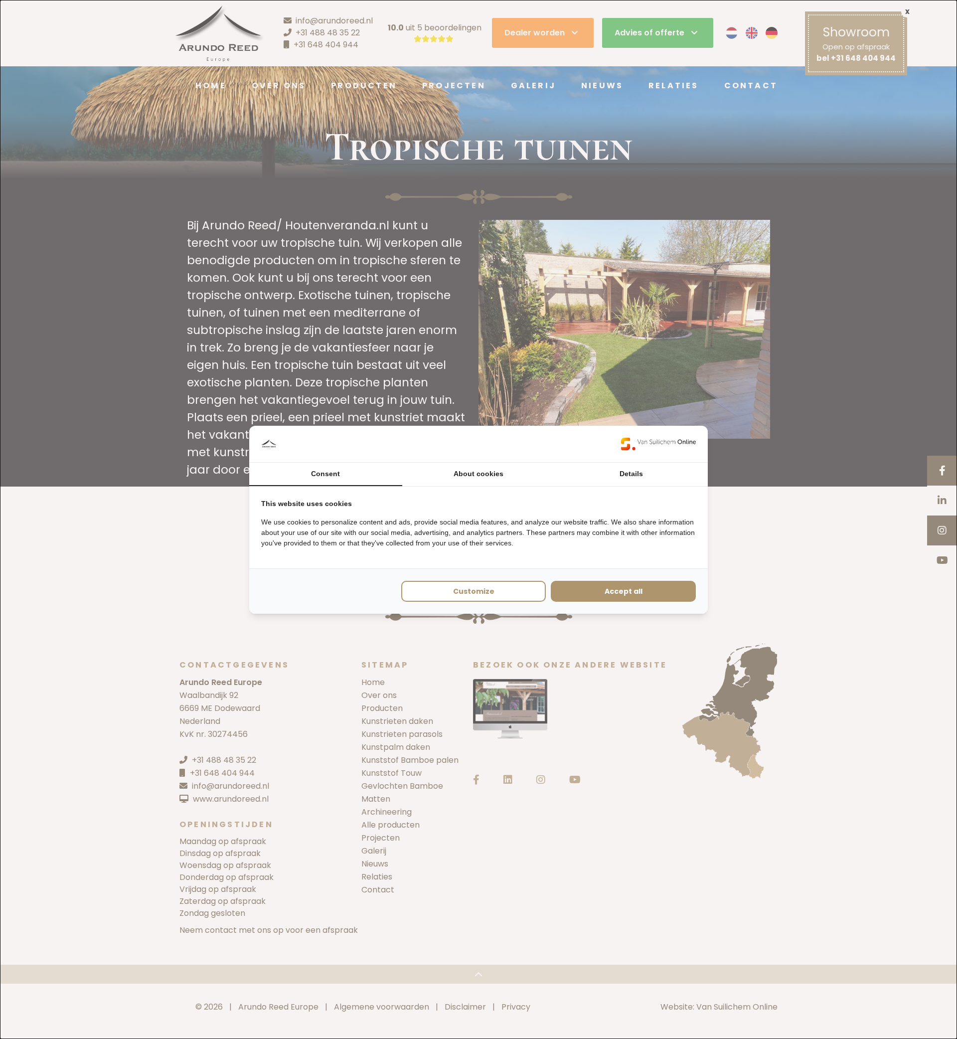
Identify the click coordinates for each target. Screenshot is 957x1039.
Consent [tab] (325, 474)
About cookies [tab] (478, 474)
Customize (473, 591)
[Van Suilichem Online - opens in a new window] (658, 444)
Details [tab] (631, 474)
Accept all (623, 591)
